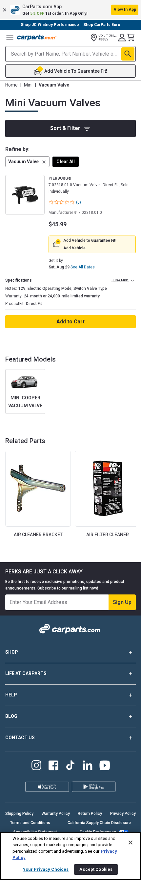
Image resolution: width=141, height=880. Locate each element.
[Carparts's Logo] (36, 37)
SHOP (11, 652)
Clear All (65, 161)
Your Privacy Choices (46, 869)
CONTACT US (20, 737)
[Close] (130, 842)
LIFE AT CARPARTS (26, 673)
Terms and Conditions (30, 822)
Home (11, 85)
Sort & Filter (65, 128)
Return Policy (90, 813)
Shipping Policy (19, 813)
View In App (125, 9)
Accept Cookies (95, 869)
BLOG (11, 716)
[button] (70, 10)
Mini (28, 85)
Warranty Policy (56, 813)
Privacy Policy (123, 813)
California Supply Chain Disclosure (99, 822)
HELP (11, 694)
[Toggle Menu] (9, 37)
